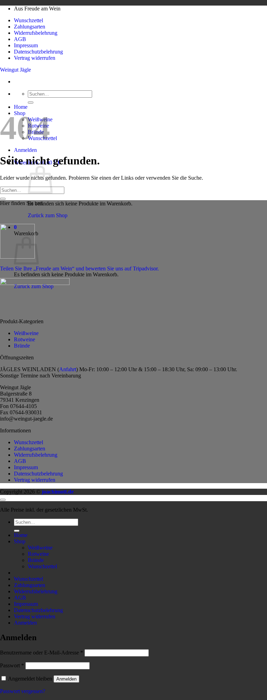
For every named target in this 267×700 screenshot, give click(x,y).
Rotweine (24, 339)
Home (20, 107)
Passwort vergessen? (22, 691)
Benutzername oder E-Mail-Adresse (41, 653)
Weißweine (26, 333)
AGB (20, 39)
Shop (19, 541)
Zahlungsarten (29, 27)
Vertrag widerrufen (34, 58)
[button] (25, 150)
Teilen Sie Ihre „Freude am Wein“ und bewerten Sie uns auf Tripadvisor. (79, 268)
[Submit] (30, 102)
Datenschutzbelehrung (38, 52)
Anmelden (66, 679)
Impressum (26, 45)
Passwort (12, 665)
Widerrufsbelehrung (35, 33)
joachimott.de (58, 492)
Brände (22, 346)
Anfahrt (67, 369)
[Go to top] (3, 500)
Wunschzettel (28, 20)
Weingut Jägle (15, 70)
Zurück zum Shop (47, 215)
